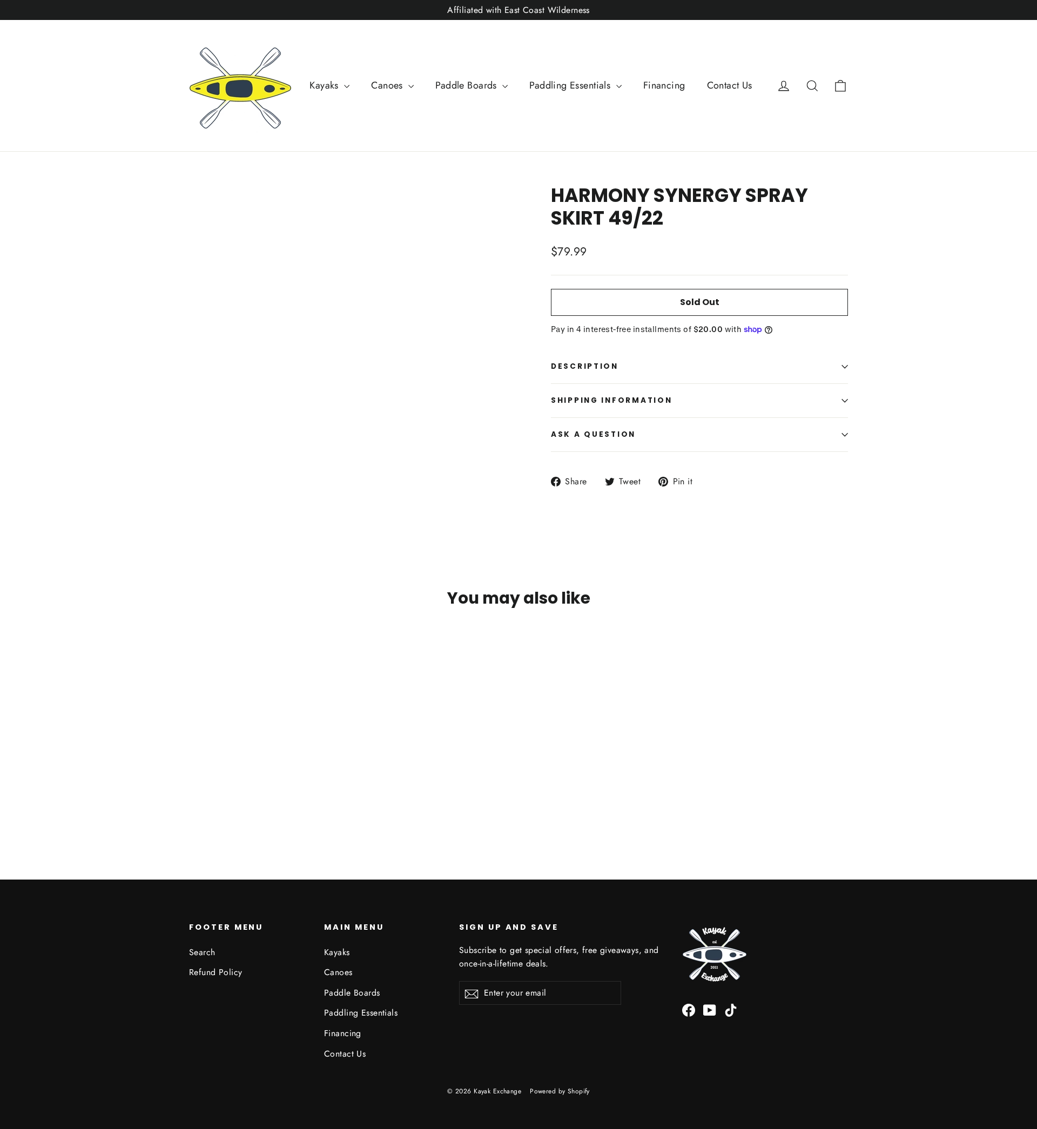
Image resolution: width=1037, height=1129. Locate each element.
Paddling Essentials (571, 85)
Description (584, 366)
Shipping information (611, 400)
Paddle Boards (467, 85)
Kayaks (325, 85)
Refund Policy (216, 972)
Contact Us (729, 85)
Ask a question (593, 434)
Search (202, 952)
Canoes (388, 85)
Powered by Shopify (560, 1091)
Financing (664, 85)
